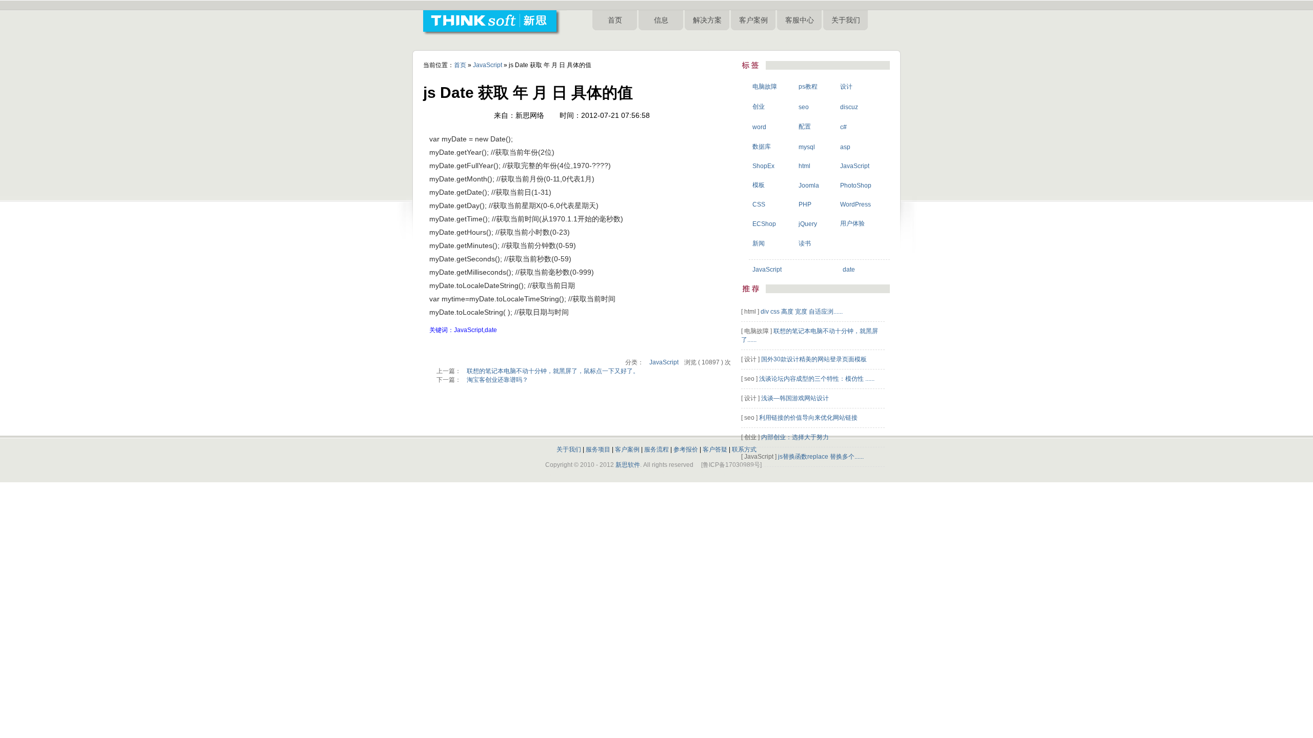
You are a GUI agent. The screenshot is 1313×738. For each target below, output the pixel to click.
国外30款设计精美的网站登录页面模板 (814, 359)
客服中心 (799, 20)
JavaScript (487, 65)
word (759, 127)
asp (845, 147)
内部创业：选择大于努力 (795, 437)
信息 (661, 20)
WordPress (855, 204)
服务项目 (598, 449)
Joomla (809, 185)
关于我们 (845, 20)
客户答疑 (715, 449)
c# (843, 127)
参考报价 (685, 449)
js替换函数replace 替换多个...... (821, 456)
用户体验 (852, 223)
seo (804, 107)
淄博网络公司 (682, 40)
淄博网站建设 (610, 40)
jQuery (808, 224)
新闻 (758, 243)
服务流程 (656, 449)
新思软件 (627, 464)
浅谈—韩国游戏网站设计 (795, 398)
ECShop (764, 224)
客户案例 (753, 20)
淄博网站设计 (760, 40)
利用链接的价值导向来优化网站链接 (808, 417)
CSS (758, 204)
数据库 (761, 146)
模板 (758, 185)
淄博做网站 (646, 40)
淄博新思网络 (799, 40)
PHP (805, 204)
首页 (615, 20)
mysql (807, 147)
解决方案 (707, 20)
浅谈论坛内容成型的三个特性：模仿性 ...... (816, 378)
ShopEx (763, 166)
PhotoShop (855, 185)
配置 (805, 126)
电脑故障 (764, 86)
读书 (805, 243)
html (804, 166)
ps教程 (808, 86)
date (849, 269)
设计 (846, 86)
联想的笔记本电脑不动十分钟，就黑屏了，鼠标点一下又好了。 (553, 371)
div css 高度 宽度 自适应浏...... (802, 311)
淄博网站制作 (721, 40)
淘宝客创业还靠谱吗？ (497, 379)
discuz (849, 107)
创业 (758, 106)
